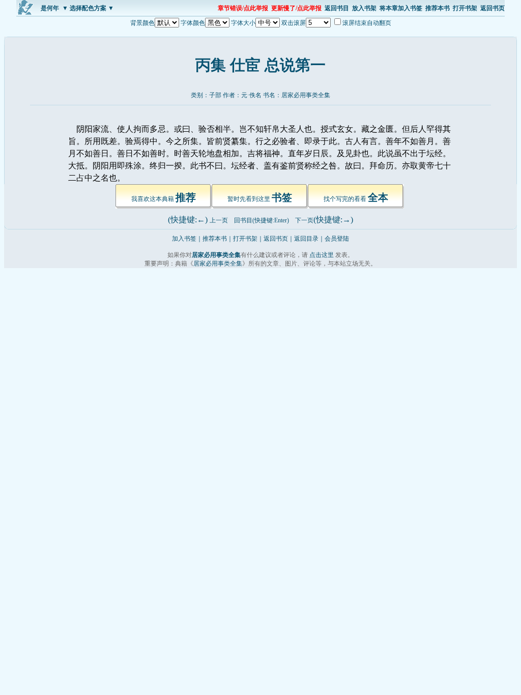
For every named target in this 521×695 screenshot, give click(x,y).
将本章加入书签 (401, 8)
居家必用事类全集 (305, 95)
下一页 (304, 220)
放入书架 (364, 8)
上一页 (219, 220)
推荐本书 (437, 8)
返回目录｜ (309, 238)
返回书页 (492, 8)
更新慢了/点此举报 (296, 8)
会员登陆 (337, 238)
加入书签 (184, 238)
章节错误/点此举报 (243, 8)
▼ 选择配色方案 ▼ (88, 8)
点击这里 (321, 254)
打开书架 (465, 8)
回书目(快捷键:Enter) (261, 220)
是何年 (50, 8)
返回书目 (337, 8)
